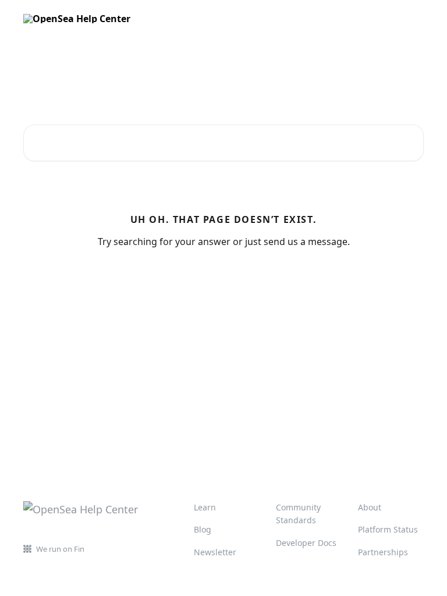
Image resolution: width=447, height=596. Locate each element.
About (369, 507)
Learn (205, 507)
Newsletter (215, 552)
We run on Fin (60, 549)
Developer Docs (306, 542)
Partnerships (383, 552)
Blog (202, 529)
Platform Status (388, 529)
